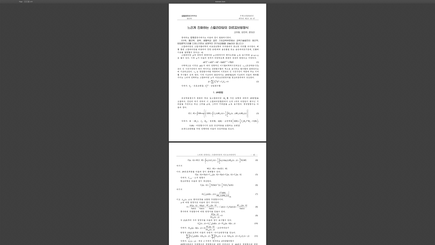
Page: (21, 1)
